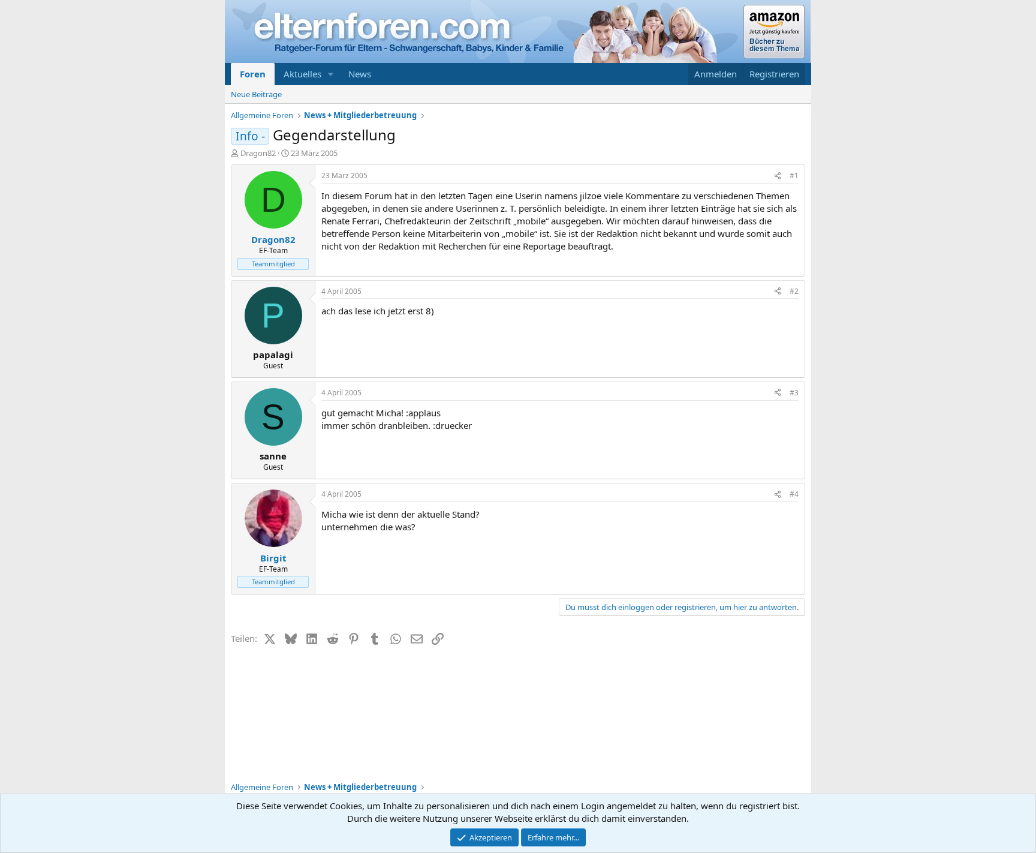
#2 (794, 291)
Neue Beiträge (256, 94)
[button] (331, 74)
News (359, 74)
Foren (253, 74)
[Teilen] (777, 176)
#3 (794, 393)
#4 (794, 494)
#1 (794, 175)
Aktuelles (302, 74)
